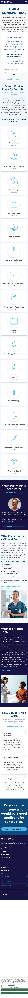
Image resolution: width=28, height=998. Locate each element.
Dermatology (14, 213)
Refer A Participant (6, 881)
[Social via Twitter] (5, 848)
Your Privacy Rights (14, 987)
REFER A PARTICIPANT (14, 829)
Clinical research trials (7, 643)
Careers (3, 873)
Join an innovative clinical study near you (11, 587)
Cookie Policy (11, 985)
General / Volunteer (14, 260)
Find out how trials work (13, 726)
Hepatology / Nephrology (14, 284)
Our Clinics (3, 867)
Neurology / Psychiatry (14, 307)
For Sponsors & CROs (6, 885)
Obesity (14, 330)
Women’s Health (14, 471)
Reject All (15, 990)
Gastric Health (14, 237)
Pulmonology (14, 401)
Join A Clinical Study (12, 493)
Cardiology (14, 190)
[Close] (13, 996)
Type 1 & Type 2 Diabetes (14, 424)
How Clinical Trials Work (7, 857)
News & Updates (5, 854)
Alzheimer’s (14, 143)
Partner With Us (5, 870)
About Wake (4, 851)
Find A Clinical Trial (5, 876)
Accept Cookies (14, 992)
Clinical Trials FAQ (5, 863)
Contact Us (3, 860)
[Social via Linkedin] (9, 848)
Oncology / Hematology (14, 354)
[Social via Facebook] (2, 848)
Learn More (14, 145)
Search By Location (13, 79)
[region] (14, 988)
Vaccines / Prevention (14, 448)
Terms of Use (4, 897)
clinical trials (4, 555)
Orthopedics (14, 377)
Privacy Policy (4, 894)
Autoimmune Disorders (14, 166)
